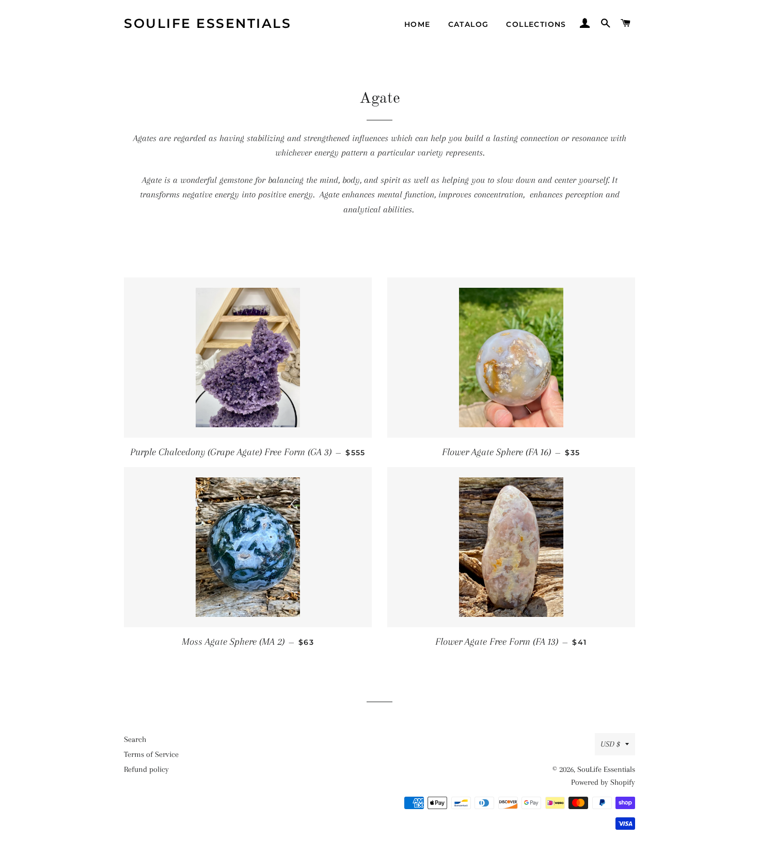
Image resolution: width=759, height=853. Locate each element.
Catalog (468, 24)
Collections (536, 24)
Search (135, 739)
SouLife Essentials (207, 23)
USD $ (610, 744)
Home (417, 24)
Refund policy (146, 769)
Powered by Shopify (603, 782)
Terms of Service (151, 754)
